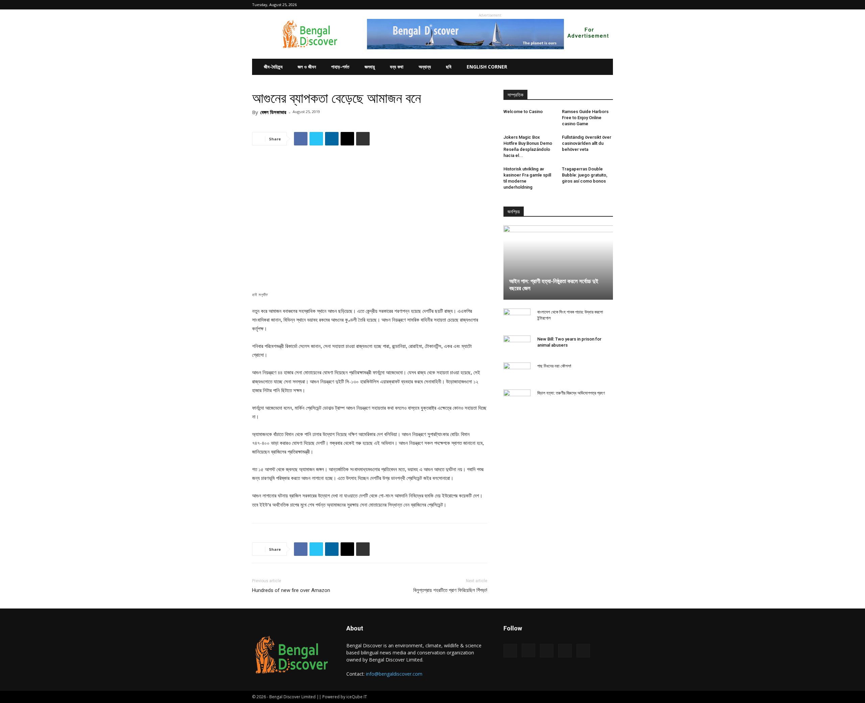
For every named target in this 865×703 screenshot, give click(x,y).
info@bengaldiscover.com (394, 674)
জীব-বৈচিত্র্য (273, 66)
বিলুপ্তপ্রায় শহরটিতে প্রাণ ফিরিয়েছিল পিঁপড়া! (450, 590)
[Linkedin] (585, 4)
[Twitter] (597, 4)
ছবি (448, 66)
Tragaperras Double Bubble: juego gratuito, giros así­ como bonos (584, 175)
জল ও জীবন (307, 66)
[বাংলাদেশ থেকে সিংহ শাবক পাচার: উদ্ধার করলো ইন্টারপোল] (516, 318)
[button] (553, 4)
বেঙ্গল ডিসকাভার (273, 112)
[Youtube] (608, 4)
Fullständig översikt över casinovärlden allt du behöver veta (586, 143)
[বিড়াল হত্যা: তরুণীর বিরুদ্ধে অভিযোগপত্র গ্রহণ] (516, 399)
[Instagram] (574, 4)
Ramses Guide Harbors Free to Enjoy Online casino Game (585, 117)
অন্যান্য (425, 66)
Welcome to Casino (523, 111)
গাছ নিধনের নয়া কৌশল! (554, 366)
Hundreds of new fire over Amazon (291, 590)
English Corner (487, 66)
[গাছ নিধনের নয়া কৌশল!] (516, 372)
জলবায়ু (370, 66)
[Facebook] (563, 4)
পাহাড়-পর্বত (340, 66)
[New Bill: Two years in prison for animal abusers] (516, 345)
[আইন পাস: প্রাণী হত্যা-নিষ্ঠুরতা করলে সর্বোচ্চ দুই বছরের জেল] (558, 262)
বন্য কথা (396, 66)
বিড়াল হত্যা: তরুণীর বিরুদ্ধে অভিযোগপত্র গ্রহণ (571, 393)
